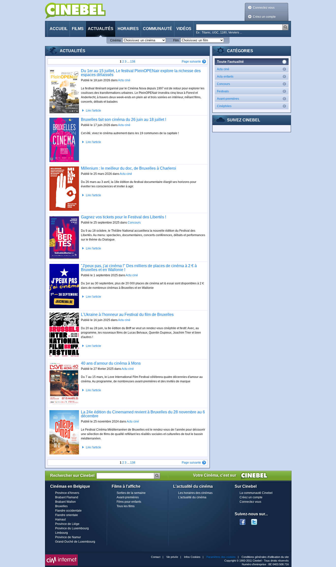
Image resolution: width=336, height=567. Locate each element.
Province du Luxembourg (72, 528)
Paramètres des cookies (221, 556)
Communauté (157, 29)
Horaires (128, 29)
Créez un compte (264, 16)
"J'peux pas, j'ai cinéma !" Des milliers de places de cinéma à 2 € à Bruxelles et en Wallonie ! (139, 268)
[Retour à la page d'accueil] (75, 10)
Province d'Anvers (67, 493)
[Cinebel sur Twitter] (256, 520)
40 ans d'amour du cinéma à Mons (111, 363)
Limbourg (61, 533)
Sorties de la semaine (131, 493)
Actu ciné (124, 80)
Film (176, 40)
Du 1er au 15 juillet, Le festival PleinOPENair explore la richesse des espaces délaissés (141, 73)
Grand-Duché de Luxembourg (75, 541)
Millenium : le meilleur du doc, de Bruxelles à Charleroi (128, 168)
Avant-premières (228, 98)
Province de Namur (68, 537)
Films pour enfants (129, 501)
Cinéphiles (224, 106)
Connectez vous (264, 7)
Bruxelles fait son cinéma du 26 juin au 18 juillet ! (123, 119)
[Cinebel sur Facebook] (242, 520)
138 (132, 61)
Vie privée (172, 556)
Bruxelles (61, 506)
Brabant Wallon (65, 501)
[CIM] (61, 555)
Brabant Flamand (66, 497)
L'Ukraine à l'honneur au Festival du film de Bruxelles (127, 314)
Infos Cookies (192, 556)
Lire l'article (93, 110)
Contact (155, 556)
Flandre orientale (66, 515)
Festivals (223, 91)
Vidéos (183, 29)
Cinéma (115, 40)
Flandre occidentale (68, 510)
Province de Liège (67, 524)
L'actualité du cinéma (192, 497)
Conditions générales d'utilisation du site (265, 556)
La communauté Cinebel (256, 493)
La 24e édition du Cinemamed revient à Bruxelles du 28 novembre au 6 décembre (143, 414)
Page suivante (191, 61)
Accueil (59, 29)
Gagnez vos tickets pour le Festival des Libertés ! (123, 217)
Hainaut (60, 519)
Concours (134, 222)
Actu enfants (225, 76)
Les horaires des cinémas (195, 493)
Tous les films (126, 506)
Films (78, 29)
